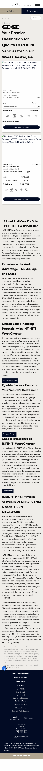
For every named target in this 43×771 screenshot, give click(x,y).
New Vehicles (20, 689)
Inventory (20, 685)
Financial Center (10, 380)
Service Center (9, 434)
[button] (4, 668)
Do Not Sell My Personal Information (25, 745)
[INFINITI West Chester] (22, 4)
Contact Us (8, 491)
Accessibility (18, 743)
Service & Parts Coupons (20, 711)
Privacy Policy (30, 743)
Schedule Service (21, 708)
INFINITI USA (21, 681)
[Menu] (37, 4)
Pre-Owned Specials (20, 698)
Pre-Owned (20, 692)
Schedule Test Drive (20, 705)
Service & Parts (20, 701)
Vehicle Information (21, 127)
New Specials (20, 695)
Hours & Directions (20, 677)
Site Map (7, 745)
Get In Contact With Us (20, 674)
